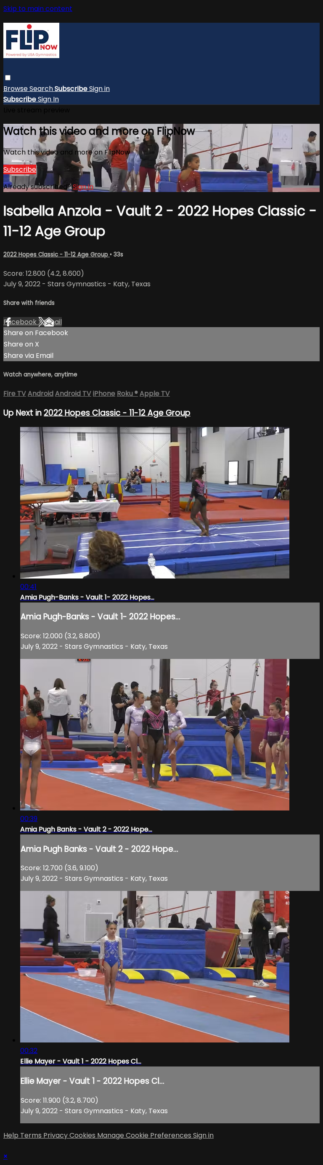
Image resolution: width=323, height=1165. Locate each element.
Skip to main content (37, 8)
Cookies (83, 1135)
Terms (31, 1135)
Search (42, 88)
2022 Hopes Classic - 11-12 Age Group (56, 255)
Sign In (48, 99)
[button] (8, 77)
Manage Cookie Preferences (145, 1135)
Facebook (20, 322)
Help (11, 1135)
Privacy (56, 1135)
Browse (16, 88)
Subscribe (19, 169)
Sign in (99, 88)
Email (53, 322)
